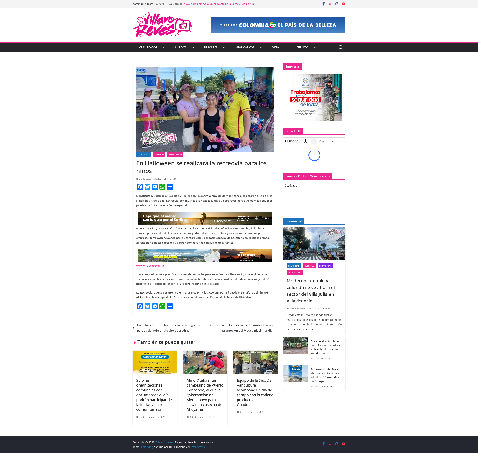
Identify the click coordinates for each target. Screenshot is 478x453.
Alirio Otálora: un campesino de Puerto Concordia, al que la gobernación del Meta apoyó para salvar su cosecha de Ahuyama (205, 395)
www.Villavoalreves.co (150, 266)
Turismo (302, 47)
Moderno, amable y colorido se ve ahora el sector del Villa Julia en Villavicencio (311, 290)
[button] (163, 47)
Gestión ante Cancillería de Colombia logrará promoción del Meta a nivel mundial (241, 328)
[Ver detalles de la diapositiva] (278, 25)
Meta (275, 47)
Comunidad (143, 154)
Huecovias (309, 266)
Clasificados (148, 47)
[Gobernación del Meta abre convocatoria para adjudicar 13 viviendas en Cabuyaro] (295, 378)
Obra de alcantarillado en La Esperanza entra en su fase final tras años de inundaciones (326, 347)
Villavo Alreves (322, 308)
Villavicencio (175, 154)
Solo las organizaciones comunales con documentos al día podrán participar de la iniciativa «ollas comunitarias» (154, 395)
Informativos (244, 47)
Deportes (210, 47)
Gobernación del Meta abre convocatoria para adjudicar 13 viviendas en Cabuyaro (325, 375)
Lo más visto (325, 266)
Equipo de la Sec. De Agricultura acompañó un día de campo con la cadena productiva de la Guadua (255, 392)
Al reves (181, 47)
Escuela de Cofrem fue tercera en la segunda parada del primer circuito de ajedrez (168, 328)
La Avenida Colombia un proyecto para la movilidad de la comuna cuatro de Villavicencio (218, 5)
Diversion (159, 154)
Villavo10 (171, 178)
